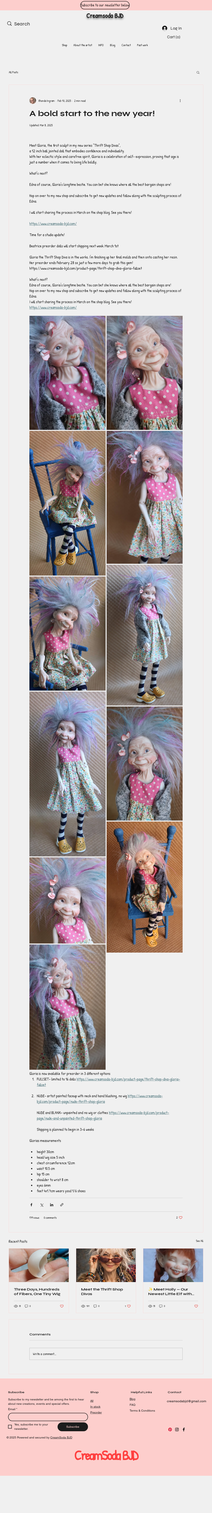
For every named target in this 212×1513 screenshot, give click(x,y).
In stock (95, 1406)
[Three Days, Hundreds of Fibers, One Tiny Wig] (39, 1265)
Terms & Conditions (142, 1410)
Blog (132, 1399)
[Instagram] (177, 1429)
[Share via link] (62, 1205)
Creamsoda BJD (105, 15)
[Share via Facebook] (31, 1205)
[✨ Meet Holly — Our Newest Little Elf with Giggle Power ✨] (173, 1265)
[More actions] (180, 100)
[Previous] (22, 5)
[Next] (190, 5)
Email (12, 1409)
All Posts (13, 72)
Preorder (96, 1412)
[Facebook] (183, 1429)
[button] (174, 37)
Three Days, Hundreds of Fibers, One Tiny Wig (37, 1291)
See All (199, 1241)
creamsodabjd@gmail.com (186, 1401)
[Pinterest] (170, 1429)
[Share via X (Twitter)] (41, 1205)
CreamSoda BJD (61, 1437)
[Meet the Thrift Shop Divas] (106, 1265)
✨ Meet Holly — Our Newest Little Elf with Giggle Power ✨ (170, 1291)
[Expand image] (67, 373)
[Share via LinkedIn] (52, 1205)
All (91, 1400)
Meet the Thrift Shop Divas (102, 1291)
